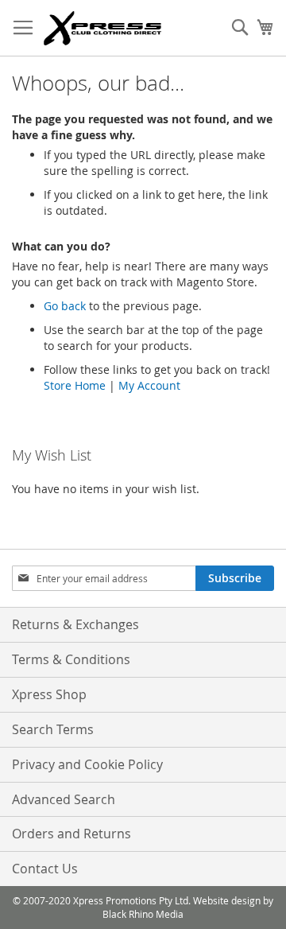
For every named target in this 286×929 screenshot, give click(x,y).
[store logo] (102, 28)
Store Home (75, 385)
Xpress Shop (49, 694)
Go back (65, 305)
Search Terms (53, 729)
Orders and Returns (71, 833)
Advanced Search (63, 799)
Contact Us (45, 868)
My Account (149, 385)
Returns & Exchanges (75, 624)
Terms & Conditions (71, 659)
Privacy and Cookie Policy (87, 764)
